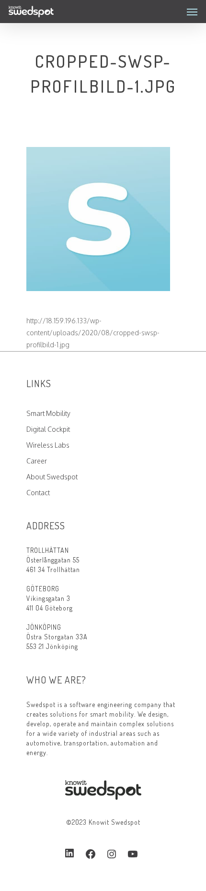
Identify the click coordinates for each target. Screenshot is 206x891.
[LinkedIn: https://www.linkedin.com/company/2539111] (69, 853)
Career (36, 461)
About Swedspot (52, 477)
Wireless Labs (47, 445)
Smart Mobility (48, 413)
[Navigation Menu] (192, 11)
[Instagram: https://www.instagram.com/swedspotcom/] (111, 854)
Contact (38, 492)
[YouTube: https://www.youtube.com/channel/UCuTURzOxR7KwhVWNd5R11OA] (132, 854)
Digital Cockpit (48, 429)
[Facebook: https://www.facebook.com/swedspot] (90, 854)
